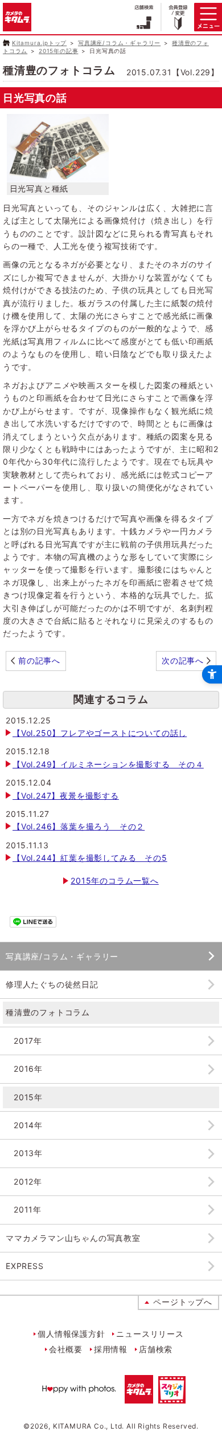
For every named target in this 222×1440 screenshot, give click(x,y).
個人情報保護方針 (71, 1334)
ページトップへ (182, 1302)
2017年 (28, 1041)
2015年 (28, 1097)
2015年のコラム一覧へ (115, 880)
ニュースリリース (149, 1334)
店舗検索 (155, 1349)
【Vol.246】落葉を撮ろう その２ (79, 826)
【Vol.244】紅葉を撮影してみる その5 (90, 858)
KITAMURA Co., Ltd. (88, 1426)
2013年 (28, 1153)
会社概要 (66, 1349)
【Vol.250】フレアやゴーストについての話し (100, 733)
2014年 (28, 1125)
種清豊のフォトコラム (48, 1012)
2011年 (28, 1209)
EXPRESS (25, 1266)
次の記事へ (183, 660)
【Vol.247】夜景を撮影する (66, 795)
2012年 (28, 1181)
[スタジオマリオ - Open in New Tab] (172, 1397)
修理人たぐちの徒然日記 (52, 984)
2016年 (28, 1068)
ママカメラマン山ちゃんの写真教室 (73, 1238)
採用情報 (111, 1349)
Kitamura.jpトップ (39, 42)
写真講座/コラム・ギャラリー (119, 42)
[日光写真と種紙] (58, 175)
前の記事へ (39, 660)
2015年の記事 (58, 50)
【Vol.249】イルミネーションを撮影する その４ (108, 764)
